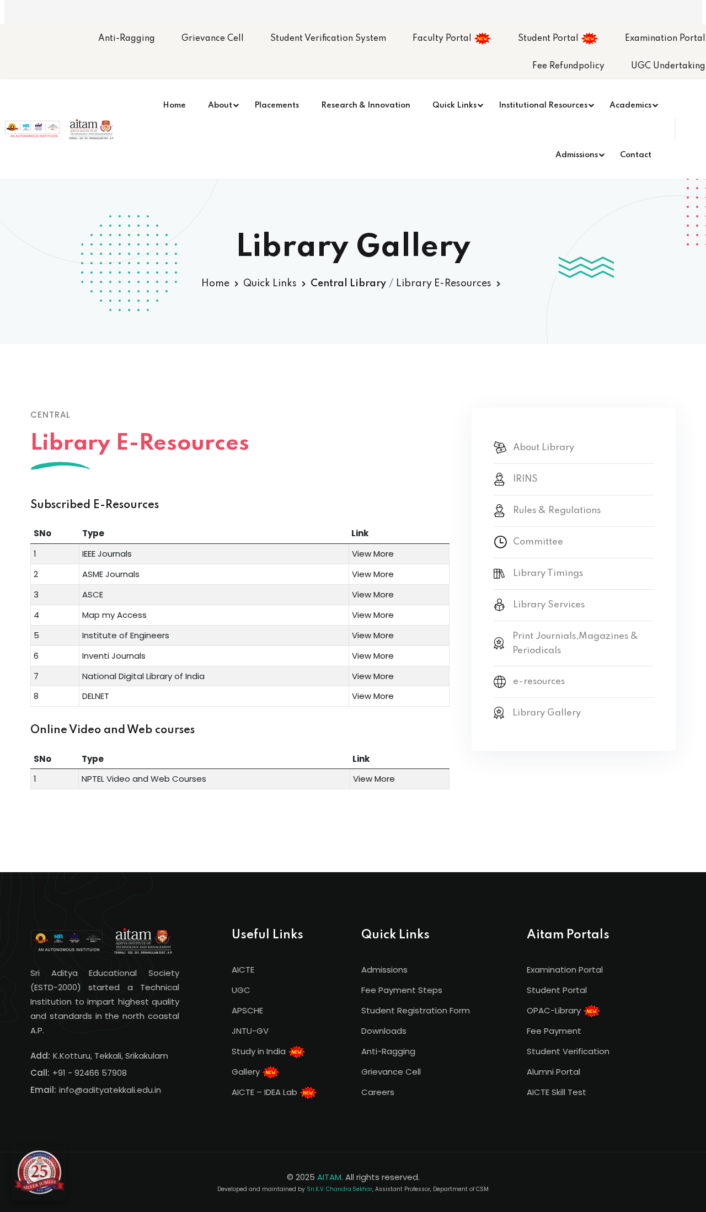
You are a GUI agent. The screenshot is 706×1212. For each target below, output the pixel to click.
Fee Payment (554, 1031)
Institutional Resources (543, 105)
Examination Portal (665, 38)
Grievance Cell (212, 38)
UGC (241, 990)
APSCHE (247, 1010)
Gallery (247, 1071)
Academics (630, 105)
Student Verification (568, 1051)
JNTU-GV (250, 1031)
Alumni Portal (553, 1071)
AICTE (243, 969)
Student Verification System (328, 38)
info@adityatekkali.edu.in (110, 1090)
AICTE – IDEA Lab (265, 1092)
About (220, 105)
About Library (543, 447)
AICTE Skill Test (556, 1092)
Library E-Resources (443, 284)
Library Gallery (546, 713)
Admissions (576, 155)
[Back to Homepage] (38, 1173)
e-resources (539, 681)
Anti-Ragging (126, 38)
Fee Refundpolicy (568, 66)
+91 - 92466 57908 (89, 1072)
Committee (538, 542)
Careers (377, 1092)
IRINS (525, 479)
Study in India (260, 1051)
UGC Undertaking (668, 66)
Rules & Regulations (557, 510)
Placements (276, 105)
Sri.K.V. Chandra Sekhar (339, 1189)
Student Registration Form (415, 1010)
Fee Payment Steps (401, 990)
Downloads (384, 1031)
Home (174, 105)
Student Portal (549, 38)
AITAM (329, 1177)
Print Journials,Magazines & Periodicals (575, 643)
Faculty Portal (443, 38)
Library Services (549, 605)
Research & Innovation (365, 105)
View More (373, 553)
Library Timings (548, 573)
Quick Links (454, 105)
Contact (635, 155)
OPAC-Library (555, 1010)
